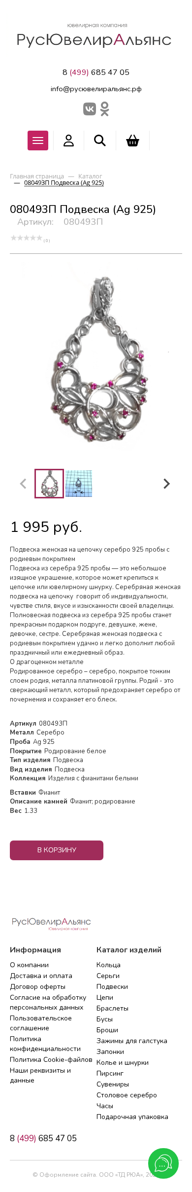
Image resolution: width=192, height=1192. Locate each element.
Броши (107, 1030)
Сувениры (112, 1084)
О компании (29, 965)
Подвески (112, 986)
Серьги (108, 976)
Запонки (110, 1051)
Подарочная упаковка (132, 1117)
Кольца (108, 965)
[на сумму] (132, 140)
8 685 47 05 (96, 72)
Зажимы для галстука (131, 1041)
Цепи (104, 997)
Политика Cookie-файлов (51, 1059)
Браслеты (112, 1008)
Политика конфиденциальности (45, 1043)
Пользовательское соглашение (41, 1023)
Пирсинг (110, 1073)
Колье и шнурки (122, 1062)
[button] (49, 483)
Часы (104, 1106)
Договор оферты (37, 986)
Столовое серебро (126, 1095)
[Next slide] (166, 484)
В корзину (56, 850)
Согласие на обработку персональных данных (48, 1002)
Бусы (104, 1019)
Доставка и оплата (41, 976)
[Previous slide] (24, 484)
